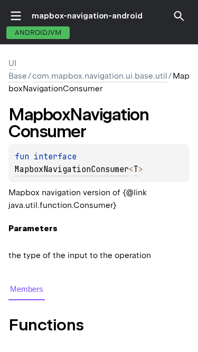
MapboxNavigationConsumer (72, 169)
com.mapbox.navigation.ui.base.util (99, 76)
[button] (179, 15)
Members (26, 288)
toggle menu (15, 15)
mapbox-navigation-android (87, 16)
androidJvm (38, 32)
